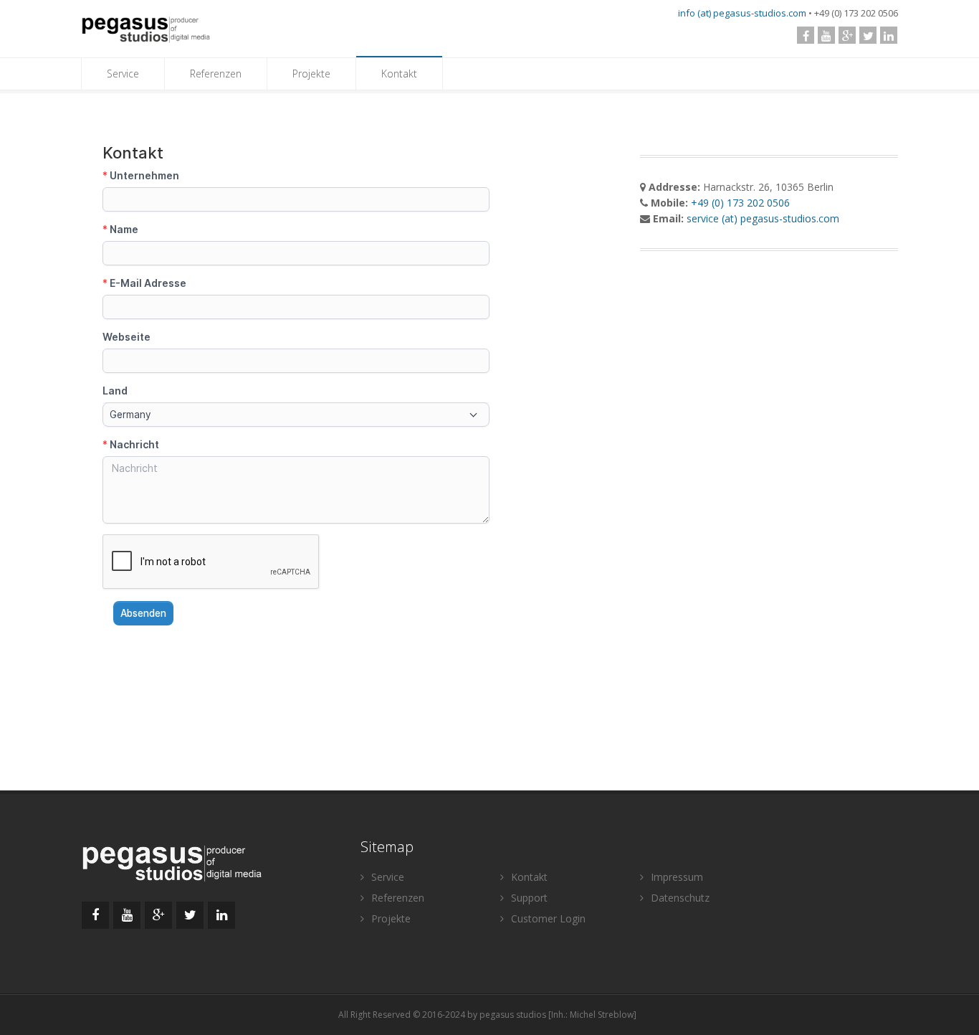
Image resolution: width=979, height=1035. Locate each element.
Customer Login (547, 918)
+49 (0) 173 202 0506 (740, 202)
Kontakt (399, 73)
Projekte (311, 73)
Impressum (675, 877)
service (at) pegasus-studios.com (763, 218)
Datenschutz (679, 897)
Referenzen (216, 73)
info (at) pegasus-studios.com (742, 12)
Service (123, 73)
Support (528, 897)
